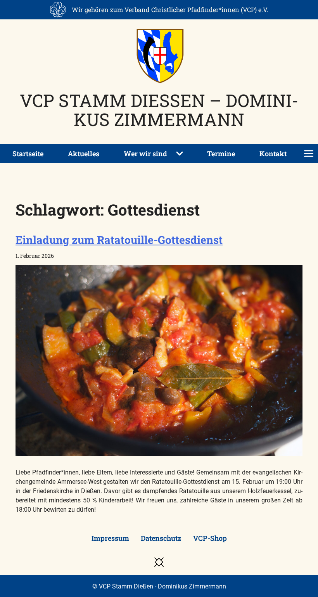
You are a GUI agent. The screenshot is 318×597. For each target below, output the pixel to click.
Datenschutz (161, 538)
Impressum (110, 538)
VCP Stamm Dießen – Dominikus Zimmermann (159, 110)
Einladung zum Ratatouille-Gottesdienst (119, 240)
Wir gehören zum (170, 9)
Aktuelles (83, 153)
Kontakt (273, 153)
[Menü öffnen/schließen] (308, 153)
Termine (221, 153)
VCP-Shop (210, 538)
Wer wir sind (145, 153)
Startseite (27, 153)
